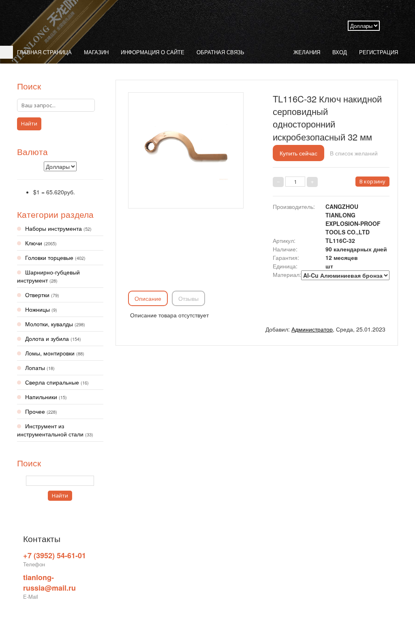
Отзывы (188, 298)
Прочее (41, 411)
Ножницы (41, 309)
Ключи (41, 243)
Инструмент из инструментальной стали (55, 430)
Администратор (312, 329)
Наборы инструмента (58, 228)
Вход (339, 52)
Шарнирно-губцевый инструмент (48, 276)
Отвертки (42, 295)
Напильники (46, 397)
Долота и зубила (53, 338)
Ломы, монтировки (54, 353)
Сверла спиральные (57, 382)
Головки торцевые (55, 257)
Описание (148, 298)
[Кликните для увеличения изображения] (186, 148)
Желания (306, 52)
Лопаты (40, 368)
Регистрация (378, 52)
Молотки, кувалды (55, 324)
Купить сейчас (298, 153)
